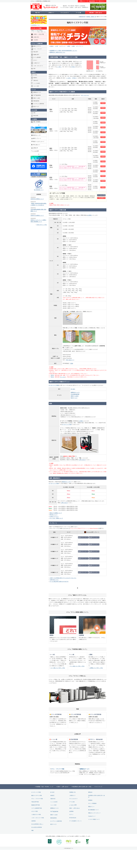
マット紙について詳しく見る (77, 666)
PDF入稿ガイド (70, 360)
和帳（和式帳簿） (37, 121)
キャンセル (62, 377)
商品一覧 (37, 12)
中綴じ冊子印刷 (35, 801)
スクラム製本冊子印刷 (36, 808)
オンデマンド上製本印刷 (38, 103)
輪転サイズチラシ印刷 (36, 795)
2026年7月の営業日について (37, 215)
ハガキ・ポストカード (38, 65)
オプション (63, 46)
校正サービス (74, 397)
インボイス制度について (94, 819)
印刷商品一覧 (72, 792)
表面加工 (35, 77)
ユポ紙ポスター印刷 (36, 814)
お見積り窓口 (36, 37)
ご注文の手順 (102, 195)
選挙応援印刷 (36, 100)
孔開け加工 (35, 80)
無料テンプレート (37, 138)
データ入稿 (78, 12)
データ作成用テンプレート (75, 821)
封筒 (34, 112)
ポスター (35, 60)
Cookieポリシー (92, 816)
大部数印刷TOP (82, 16)
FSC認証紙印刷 (37, 95)
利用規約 (90, 800)
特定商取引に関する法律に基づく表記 (96, 796)
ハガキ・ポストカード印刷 (37, 817)
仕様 (57, 46)
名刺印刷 (33, 821)
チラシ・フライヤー (37, 49)
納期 (74, 46)
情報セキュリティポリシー (94, 813)
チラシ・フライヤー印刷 (37, 798)
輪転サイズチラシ (37, 46)
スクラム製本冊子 (37, 57)
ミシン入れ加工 (36, 83)
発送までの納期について (56, 513)
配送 (69, 46)
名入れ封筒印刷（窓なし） (37, 824)
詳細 (71, 363)
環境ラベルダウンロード (38, 141)
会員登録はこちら (35, 25)
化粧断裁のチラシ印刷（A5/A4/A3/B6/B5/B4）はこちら (63, 50)
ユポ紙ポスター (36, 63)
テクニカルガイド (65, 12)
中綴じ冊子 (35, 51)
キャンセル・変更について (56, 518)
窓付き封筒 (35, 115)
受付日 (52, 375)
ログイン (102, 1)
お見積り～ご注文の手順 (38, 34)
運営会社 (90, 792)
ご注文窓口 (35, 39)
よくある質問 (36, 151)
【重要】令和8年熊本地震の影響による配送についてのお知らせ (39, 204)
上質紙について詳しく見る (96, 668)
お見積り (102, 197)
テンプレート (80, 46)
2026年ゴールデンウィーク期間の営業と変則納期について (38, 221)
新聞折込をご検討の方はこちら (57, 52)
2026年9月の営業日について (37, 199)
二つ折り (59, 66)
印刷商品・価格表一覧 (91, 16)
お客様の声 (35, 148)
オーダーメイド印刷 (54, 385)
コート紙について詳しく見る (58, 668)
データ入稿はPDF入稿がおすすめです (59, 581)
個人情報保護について (39, 189)
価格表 (51, 46)
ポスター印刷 (34, 811)
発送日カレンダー (66, 481)
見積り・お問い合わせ (96, 12)
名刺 (34, 68)
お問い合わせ (82, 459)
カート (83, 1)
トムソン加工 (36, 86)
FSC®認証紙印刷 (75, 394)
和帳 (32, 830)
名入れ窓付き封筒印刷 (36, 827)
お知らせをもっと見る (42, 224)
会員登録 (93, 1)
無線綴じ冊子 (36, 54)
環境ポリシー (91, 806)
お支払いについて (54, 516)
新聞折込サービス (75, 392)
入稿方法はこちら (54, 579)
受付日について (53, 514)
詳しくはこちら (85, 95)
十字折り (73, 66)
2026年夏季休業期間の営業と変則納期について (38, 210)
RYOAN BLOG (72, 817)
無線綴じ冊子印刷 (35, 805)
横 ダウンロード (95, 537)
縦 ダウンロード (84, 537)
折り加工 (73, 389)
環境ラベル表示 (74, 396)
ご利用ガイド (51, 12)
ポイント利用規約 (92, 803)
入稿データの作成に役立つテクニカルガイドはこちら (63, 578)
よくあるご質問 (73, 805)
